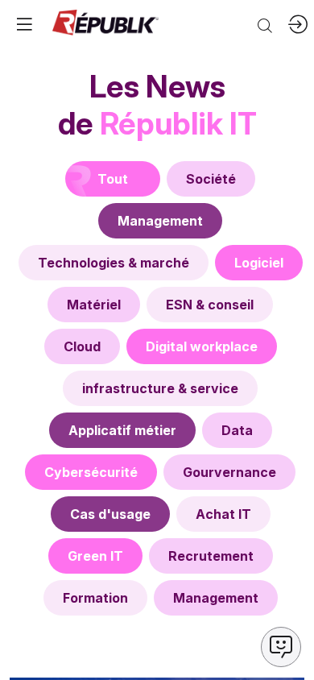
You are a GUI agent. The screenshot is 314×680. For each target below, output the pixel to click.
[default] (211, 179)
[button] (24, 24)
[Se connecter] (298, 24)
